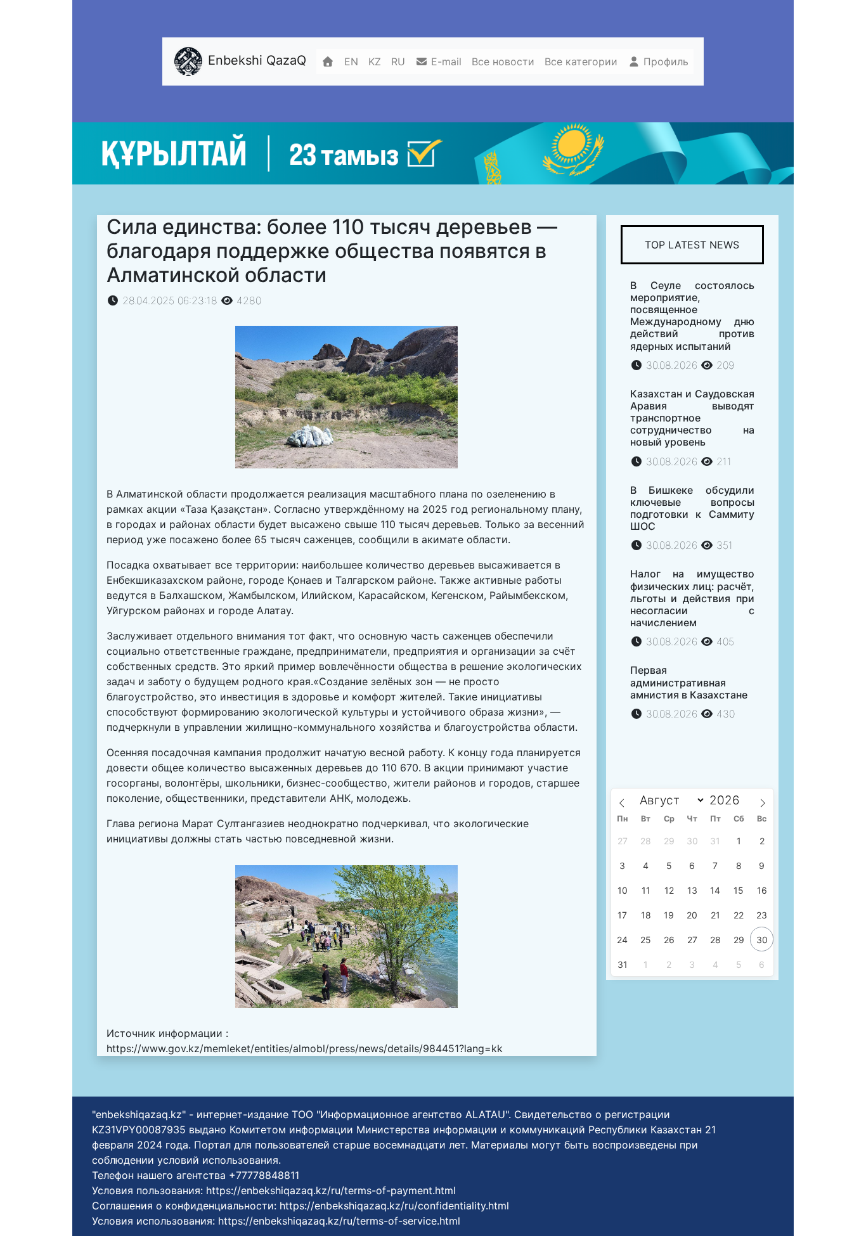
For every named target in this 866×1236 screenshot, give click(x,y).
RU (398, 61)
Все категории (581, 61)
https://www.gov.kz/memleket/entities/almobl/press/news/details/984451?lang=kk (305, 1048)
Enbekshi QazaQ (255, 60)
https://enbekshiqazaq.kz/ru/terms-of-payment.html (331, 1190)
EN (351, 61)
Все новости (503, 61)
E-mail (445, 61)
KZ (374, 61)
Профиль (664, 61)
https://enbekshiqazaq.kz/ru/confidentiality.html (394, 1205)
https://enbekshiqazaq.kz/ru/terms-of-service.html (339, 1220)
